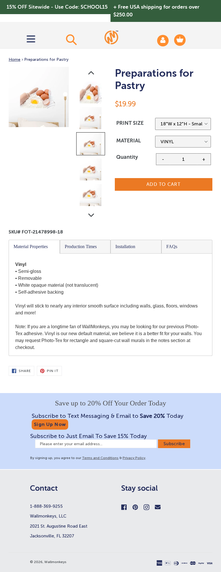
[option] (91, 94)
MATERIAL (128, 140)
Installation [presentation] (125, 246)
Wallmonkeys (55, 562)
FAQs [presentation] (171, 246)
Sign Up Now (50, 424)
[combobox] (71, 39)
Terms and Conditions (100, 458)
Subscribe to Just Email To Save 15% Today (88, 436)
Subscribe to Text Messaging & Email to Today (107, 415)
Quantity (127, 157)
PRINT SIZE (130, 123)
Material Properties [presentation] (31, 246)
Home (14, 59)
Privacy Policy (134, 458)
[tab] (34, 247)
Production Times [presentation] (81, 246)
